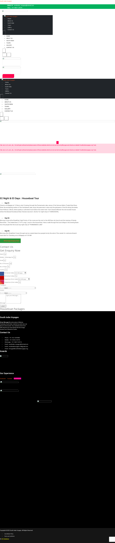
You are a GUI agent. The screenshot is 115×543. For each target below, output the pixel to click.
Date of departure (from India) (9, 279)
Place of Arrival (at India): (7, 276)
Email (1, 260)
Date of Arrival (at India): (7, 273)
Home (9, 18)
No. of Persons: (4, 263)
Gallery (10, 27)
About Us (10, 21)
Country (2, 270)
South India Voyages (6, 1)
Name (1, 254)
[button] (8, 76)
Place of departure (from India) (9, 282)
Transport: (3, 285)
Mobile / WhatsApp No (6, 257)
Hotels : (2, 290)
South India (11, 23)
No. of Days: (3, 266)
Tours (9, 25)
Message (2, 303)
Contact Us (11, 29)
